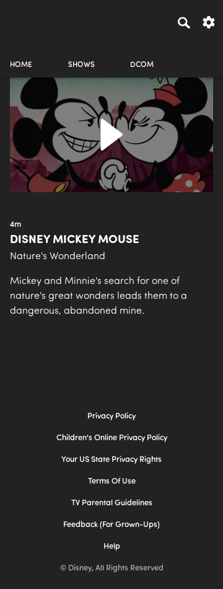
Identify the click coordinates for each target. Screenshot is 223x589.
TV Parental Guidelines (111, 503)
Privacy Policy (111, 416)
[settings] (209, 21)
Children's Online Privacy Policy (111, 438)
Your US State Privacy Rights (111, 460)
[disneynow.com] (32, 20)
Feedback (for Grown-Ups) (111, 525)
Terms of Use (112, 481)
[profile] (202, 54)
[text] (15, 225)
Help (111, 546)
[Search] (184, 22)
